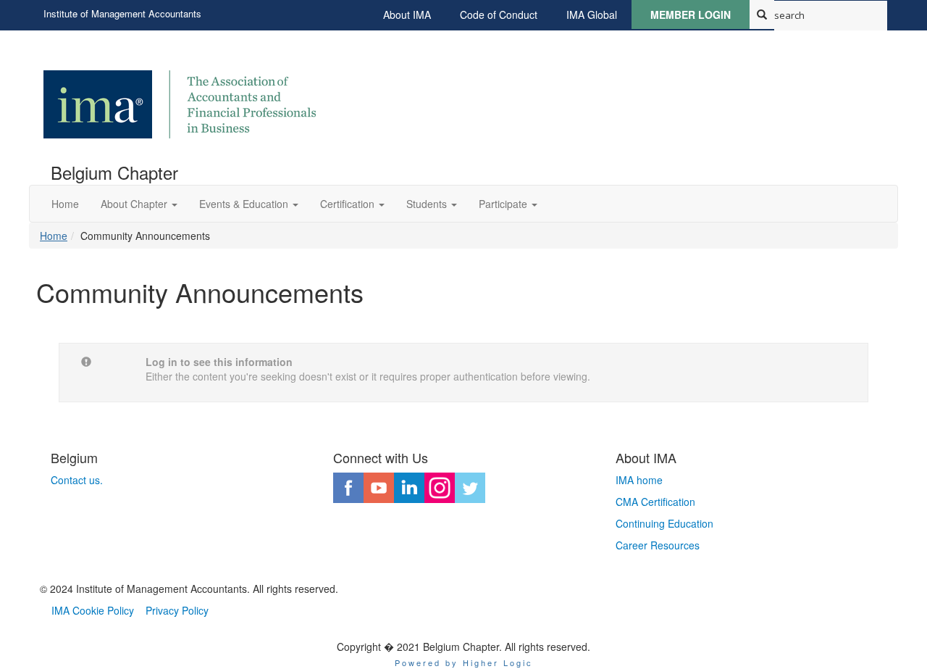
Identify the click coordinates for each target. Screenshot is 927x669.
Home (53, 235)
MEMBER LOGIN (690, 14)
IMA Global (591, 14)
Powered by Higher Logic (464, 662)
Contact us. (77, 480)
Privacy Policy (177, 610)
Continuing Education (664, 523)
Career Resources (658, 545)
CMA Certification (655, 501)
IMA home (639, 480)
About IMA (407, 14)
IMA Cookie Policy (92, 610)
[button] (139, 204)
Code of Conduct (498, 14)
